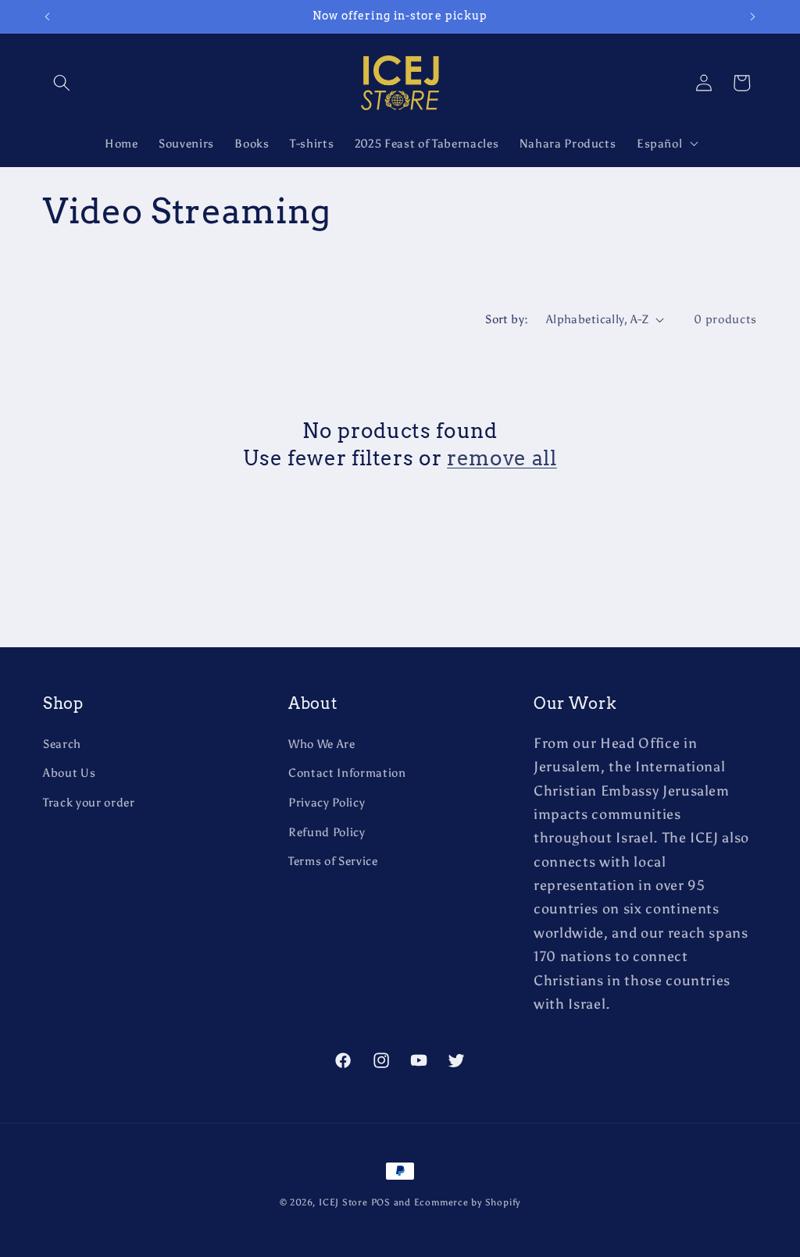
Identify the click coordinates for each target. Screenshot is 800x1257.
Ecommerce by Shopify (467, 1202)
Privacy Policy (326, 802)
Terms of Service (333, 860)
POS (381, 1202)
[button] (61, 82)
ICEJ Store (343, 1202)
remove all (502, 458)
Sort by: (507, 319)
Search (62, 743)
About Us (69, 772)
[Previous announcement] (47, 16)
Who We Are (321, 743)
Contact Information (347, 772)
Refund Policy (327, 831)
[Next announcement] (753, 16)
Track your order (89, 802)
